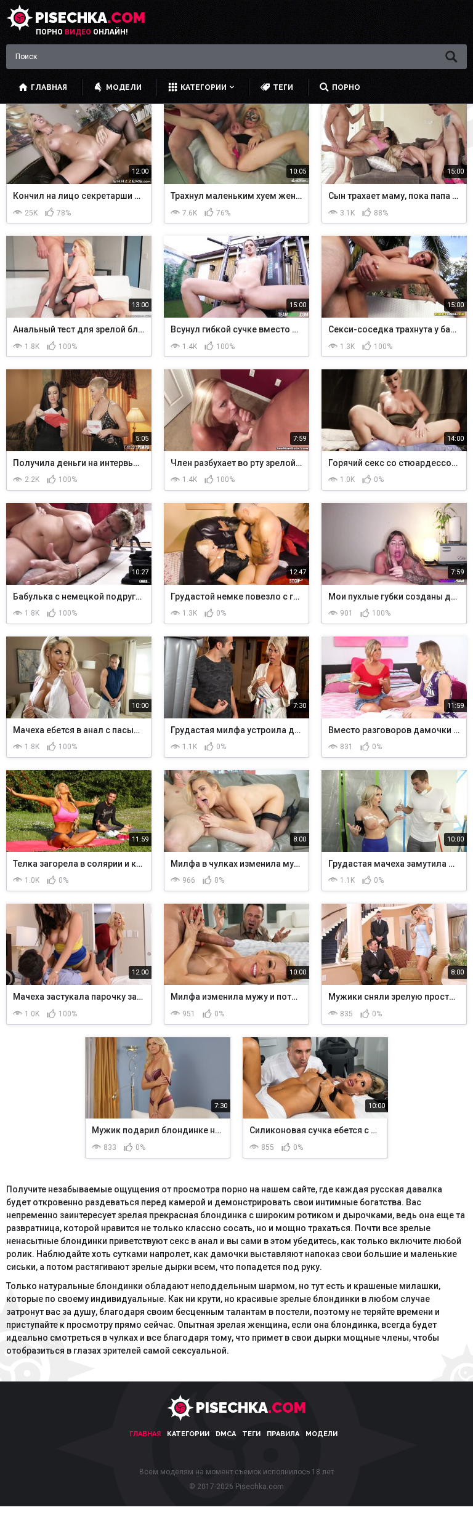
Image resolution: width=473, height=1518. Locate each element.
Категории (188, 1434)
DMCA (226, 1434)
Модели (321, 1434)
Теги (251, 1434)
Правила (283, 1434)
